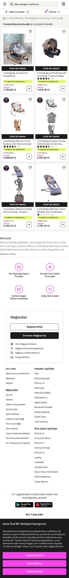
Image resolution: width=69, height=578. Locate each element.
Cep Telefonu (41, 421)
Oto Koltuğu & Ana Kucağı (37, 18)
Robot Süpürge (42, 378)
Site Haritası (12, 428)
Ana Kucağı (57, 18)
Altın (36, 373)
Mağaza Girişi (34, 326)
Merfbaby (13, 242)
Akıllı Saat (39, 388)
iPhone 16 (39, 452)
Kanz (32, 242)
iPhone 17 (39, 443)
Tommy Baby (41, 246)
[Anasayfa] (4, 18)
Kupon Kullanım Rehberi (18, 433)
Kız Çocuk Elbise (42, 438)
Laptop (37, 457)
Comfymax (21, 246)
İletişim (9, 383)
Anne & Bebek (15, 18)
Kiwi (62, 249)
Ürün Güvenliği (13, 423)
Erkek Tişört (40, 417)
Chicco (49, 242)
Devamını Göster (8, 254)
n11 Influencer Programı (18, 443)
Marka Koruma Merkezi (17, 373)
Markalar (10, 378)
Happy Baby (53, 249)
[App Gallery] (44, 505)
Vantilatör (39, 462)
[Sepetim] (63, 4)
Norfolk (64, 246)
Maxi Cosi (4, 246)
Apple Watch (40, 402)
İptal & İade (11, 409)
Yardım (9, 399)
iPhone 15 (39, 433)
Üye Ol (9, 395)
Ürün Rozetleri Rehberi (17, 438)
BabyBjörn (24, 242)
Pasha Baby (54, 246)
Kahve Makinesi (42, 476)
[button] (15, 64)
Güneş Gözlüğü (42, 448)
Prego (13, 246)
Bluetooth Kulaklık (43, 407)
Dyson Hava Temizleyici (46, 472)
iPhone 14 (39, 383)
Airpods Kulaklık (42, 392)
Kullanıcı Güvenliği (15, 419)
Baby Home (36, 249)
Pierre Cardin (60, 242)
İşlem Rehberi (13, 414)
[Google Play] (24, 505)
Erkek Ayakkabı (42, 412)
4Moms (30, 246)
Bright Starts (11, 249)
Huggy (38, 242)
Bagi (2, 249)
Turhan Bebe (23, 249)
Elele (45, 249)
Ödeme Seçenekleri (16, 404)
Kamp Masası (41, 481)
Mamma (4, 242)
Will (44, 242)
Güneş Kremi (40, 467)
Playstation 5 (40, 397)
